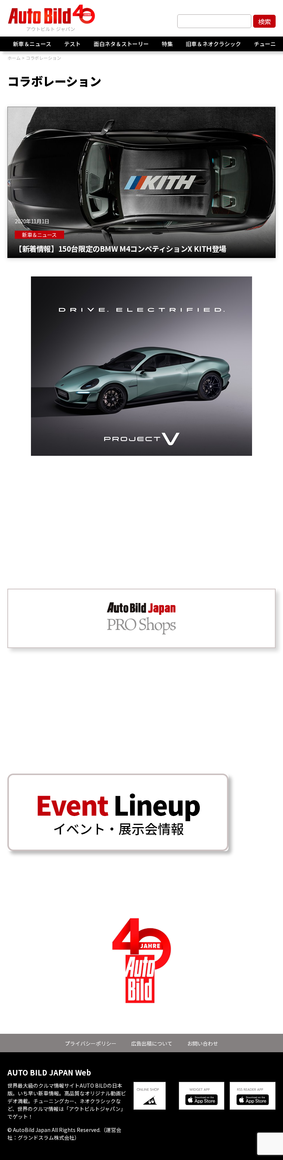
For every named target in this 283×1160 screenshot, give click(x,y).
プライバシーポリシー (90, 1043)
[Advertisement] (141, 507)
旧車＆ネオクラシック (213, 44)
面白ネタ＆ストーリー (121, 44)
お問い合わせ (202, 1043)
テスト (72, 44)
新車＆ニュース (32, 44)
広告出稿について (151, 1043)
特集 (167, 44)
